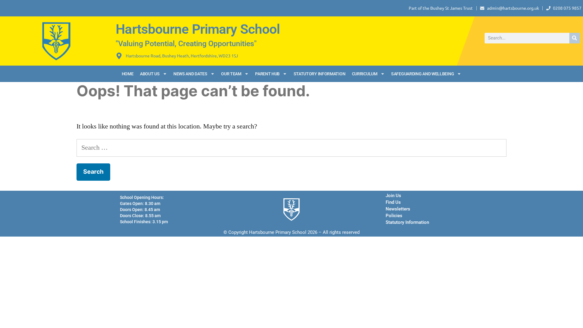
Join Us (393, 195)
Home (128, 73)
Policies (394, 215)
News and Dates (190, 73)
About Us (150, 73)
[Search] (574, 38)
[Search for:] (291, 147)
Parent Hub (267, 73)
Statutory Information (320, 73)
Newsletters (398, 209)
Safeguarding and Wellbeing (422, 73)
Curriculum (364, 73)
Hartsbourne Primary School (198, 29)
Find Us (393, 202)
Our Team (231, 73)
